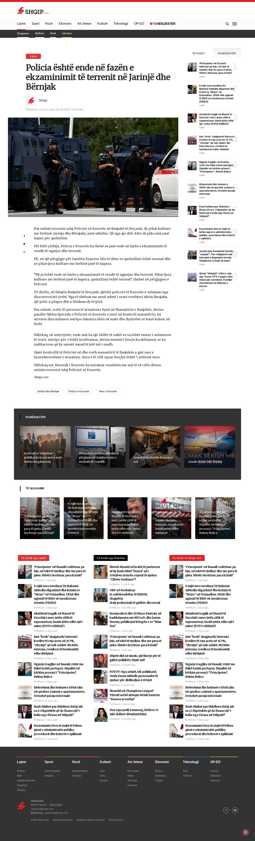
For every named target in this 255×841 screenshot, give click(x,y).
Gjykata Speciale (26, 780)
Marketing (160, 775)
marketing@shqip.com (56, 813)
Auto (185, 771)
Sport (35, 23)
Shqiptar (49, 775)
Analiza (214, 771)
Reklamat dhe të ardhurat (90, 820)
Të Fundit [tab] (198, 53)
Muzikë (104, 780)
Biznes (159, 771)
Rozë (49, 23)
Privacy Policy (116, 820)
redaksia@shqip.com (42, 809)
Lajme (21, 23)
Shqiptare (23, 33)
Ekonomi (65, 23)
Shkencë (187, 775)
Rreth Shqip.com (40, 820)
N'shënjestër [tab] (227, 53)
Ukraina (67, 33)
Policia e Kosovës (79, 391)
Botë (53, 33)
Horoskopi (133, 771)
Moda (131, 775)
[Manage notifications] (245, 832)
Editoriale (215, 775)
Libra (102, 775)
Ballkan (39, 33)
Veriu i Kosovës (108, 391)
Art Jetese (84, 23)
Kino (102, 771)
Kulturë (102, 23)
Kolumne (215, 780)
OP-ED (139, 23)
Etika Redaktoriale (63, 820)
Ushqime (132, 785)
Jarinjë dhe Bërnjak (48, 391)
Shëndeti (132, 780)
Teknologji (121, 23)
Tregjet (159, 780)
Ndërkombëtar (52, 771)
